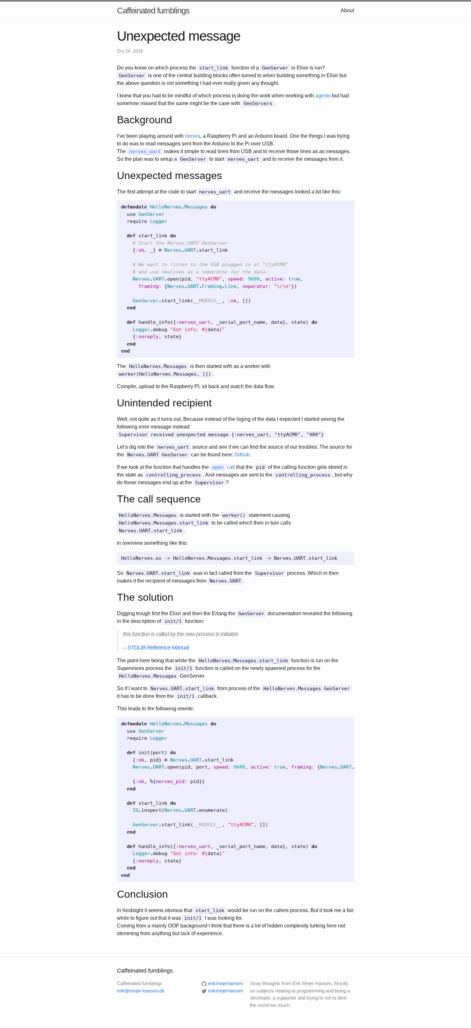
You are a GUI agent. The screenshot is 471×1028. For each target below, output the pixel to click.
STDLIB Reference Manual (158, 647)
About (347, 10)
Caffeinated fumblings (153, 10)
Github (242, 454)
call (223, 467)
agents (323, 95)
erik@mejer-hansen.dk (141, 990)
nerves (192, 136)
